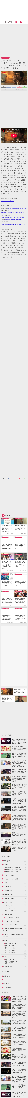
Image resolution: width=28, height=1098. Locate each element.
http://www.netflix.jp (7, 201)
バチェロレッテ (14, 914)
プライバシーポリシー (9, 983)
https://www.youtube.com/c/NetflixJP (13, 224)
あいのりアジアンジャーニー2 (15, 869)
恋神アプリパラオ (15, 959)
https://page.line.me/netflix (13, 219)
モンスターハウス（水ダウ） (14, 921)
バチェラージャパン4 (15, 908)
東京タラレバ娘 (14, 966)
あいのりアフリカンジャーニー (15, 871)
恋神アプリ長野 (15, 963)
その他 (14, 882)
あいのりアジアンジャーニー (15, 867)
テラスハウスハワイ (14, 890)
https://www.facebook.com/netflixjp (12, 212)
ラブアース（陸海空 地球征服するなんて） (14, 929)
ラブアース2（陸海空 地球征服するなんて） (14, 935)
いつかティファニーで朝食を (14, 879)
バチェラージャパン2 (15, 905)
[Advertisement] (14, 40)
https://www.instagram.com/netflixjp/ (13, 217)
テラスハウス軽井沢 (14, 898)
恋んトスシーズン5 (15, 945)
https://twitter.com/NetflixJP (17, 208)
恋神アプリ (14, 956)
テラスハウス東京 (14, 894)
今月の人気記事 (7, 987)
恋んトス (14, 940)
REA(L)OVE (14, 861)
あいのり (14, 864)
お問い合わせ (6, 976)
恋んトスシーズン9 (15, 952)
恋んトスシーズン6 (15, 947)
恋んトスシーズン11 (15, 943)
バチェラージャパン (14, 902)
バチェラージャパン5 (15, 910)
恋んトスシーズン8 (15, 950)
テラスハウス (14, 886)
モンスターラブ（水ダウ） (14, 925)
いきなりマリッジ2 (14, 875)
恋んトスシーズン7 (15, 949)
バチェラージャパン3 (15, 907)
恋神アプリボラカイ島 (15, 961)
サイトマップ (6, 980)
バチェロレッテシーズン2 (15, 917)
